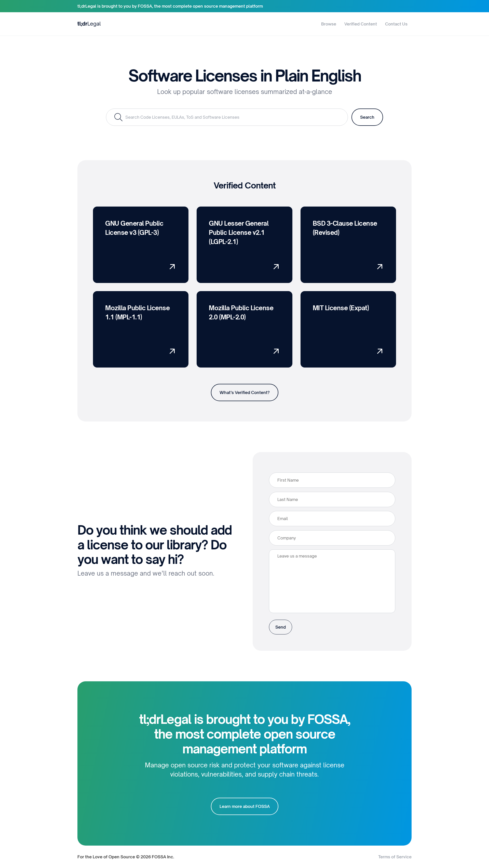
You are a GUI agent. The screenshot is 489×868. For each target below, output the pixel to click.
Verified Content (360, 23)
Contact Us (396, 23)
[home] (89, 23)
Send (280, 627)
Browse (328, 23)
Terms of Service (395, 856)
